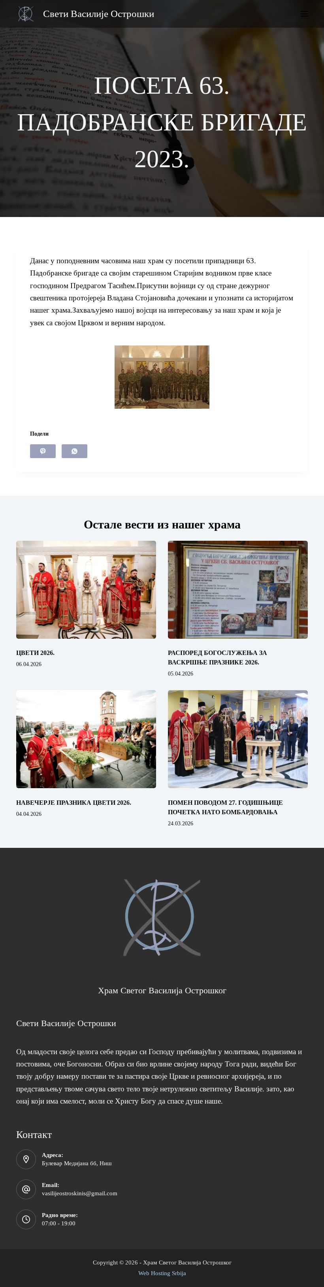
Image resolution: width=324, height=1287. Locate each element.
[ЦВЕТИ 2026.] (86, 590)
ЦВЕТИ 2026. (35, 652)
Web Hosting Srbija (162, 1273)
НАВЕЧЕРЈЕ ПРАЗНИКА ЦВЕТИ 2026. (73, 802)
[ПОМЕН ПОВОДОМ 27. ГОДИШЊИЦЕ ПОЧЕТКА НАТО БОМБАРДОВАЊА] (238, 739)
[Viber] (43, 451)
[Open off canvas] (304, 13)
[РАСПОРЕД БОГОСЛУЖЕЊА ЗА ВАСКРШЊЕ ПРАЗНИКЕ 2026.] (238, 590)
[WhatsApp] (74, 451)
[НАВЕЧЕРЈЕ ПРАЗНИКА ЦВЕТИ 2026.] (86, 739)
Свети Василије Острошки (98, 13)
